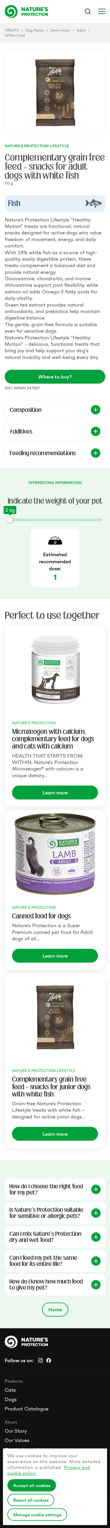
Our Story (16, 1431)
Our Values (17, 1440)
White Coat (15, 35)
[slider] (10, 520)
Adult (81, 30)
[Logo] (30, 11)
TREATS (12, 30)
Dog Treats (35, 30)
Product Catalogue (26, 1408)
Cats (10, 1390)
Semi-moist (60, 30)
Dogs (11, 1399)
